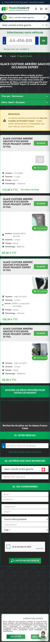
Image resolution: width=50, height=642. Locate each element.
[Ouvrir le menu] (46, 9)
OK (43, 40)
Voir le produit (42, 168)
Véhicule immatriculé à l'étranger (25, 451)
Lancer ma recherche (26, 560)
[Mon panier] (41, 9)
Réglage (37, 636)
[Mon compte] (36, 9)
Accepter (16, 636)
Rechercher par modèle (15, 49)
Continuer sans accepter (33, 618)
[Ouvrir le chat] (43, 636)
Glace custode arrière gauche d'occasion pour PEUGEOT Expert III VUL (18, 142)
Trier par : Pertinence (25, 96)
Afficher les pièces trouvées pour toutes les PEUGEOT (25, 391)
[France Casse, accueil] (15, 9)
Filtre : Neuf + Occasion (25, 102)
